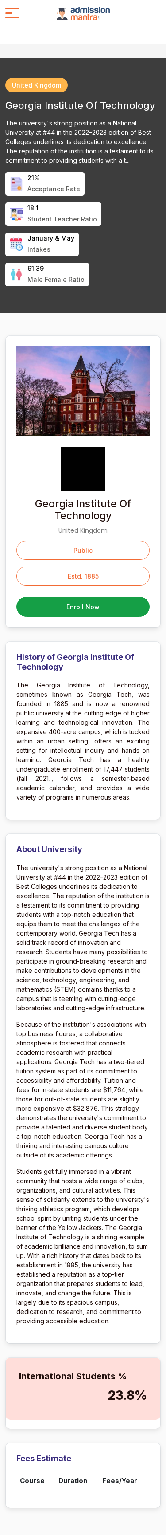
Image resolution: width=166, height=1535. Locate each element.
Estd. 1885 (83, 576)
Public (83, 550)
